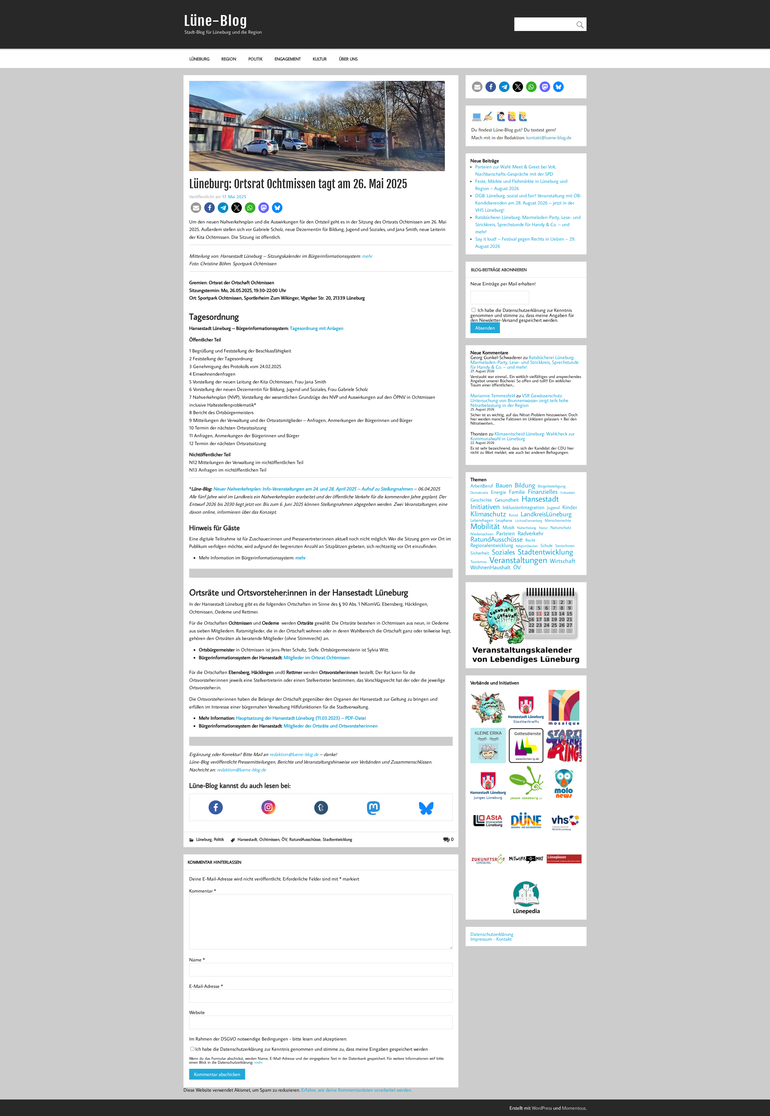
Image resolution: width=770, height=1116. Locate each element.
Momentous (574, 1108)
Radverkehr (531, 533)
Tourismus (478, 562)
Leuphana (504, 520)
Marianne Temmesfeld (492, 395)
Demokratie (479, 492)
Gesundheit (507, 500)
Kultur (320, 59)
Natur (543, 528)
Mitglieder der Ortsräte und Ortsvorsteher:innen (331, 726)
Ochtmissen (269, 839)
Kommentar (202, 890)
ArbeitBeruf (481, 486)
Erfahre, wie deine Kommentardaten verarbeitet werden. (356, 1090)
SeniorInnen (564, 546)
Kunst (513, 515)
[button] (196, 207)
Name (197, 959)
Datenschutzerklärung (491, 934)
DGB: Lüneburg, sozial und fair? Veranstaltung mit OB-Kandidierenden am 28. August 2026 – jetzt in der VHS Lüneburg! (528, 202)
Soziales (503, 551)
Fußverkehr (567, 492)
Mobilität (485, 526)
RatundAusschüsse (305, 839)
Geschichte (481, 499)
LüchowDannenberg (528, 520)
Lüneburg (199, 59)
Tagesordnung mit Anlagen (316, 328)
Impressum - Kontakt (491, 939)
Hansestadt (247, 839)
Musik (508, 527)
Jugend (553, 508)
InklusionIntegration (523, 507)
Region (228, 59)
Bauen (504, 485)
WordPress (542, 1108)
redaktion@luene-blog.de (294, 754)
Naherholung (526, 527)
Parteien (505, 533)
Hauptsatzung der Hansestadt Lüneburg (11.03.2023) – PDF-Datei (301, 718)
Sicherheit (479, 553)
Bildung (525, 485)
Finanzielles (543, 492)
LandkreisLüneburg (546, 514)
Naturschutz (560, 528)
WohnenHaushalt (490, 567)
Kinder (569, 507)
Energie (498, 492)
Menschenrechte (558, 520)
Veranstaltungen (518, 559)
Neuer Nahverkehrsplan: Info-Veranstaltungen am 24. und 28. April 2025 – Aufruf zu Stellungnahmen (313, 489)
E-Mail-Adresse (206, 986)
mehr (367, 256)
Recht (530, 540)
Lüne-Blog (216, 21)
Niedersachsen (482, 534)
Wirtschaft (562, 561)
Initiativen (485, 506)
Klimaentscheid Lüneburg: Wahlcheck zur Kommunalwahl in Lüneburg (522, 436)
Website (197, 1012)
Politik (255, 59)
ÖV (284, 839)
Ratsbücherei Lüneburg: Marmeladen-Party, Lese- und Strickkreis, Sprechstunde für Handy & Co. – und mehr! (528, 224)
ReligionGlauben (527, 546)
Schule (547, 545)
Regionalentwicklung (491, 545)
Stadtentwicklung (337, 839)
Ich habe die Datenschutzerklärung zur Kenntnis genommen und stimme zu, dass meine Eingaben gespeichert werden (311, 1049)
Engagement (288, 59)
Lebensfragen (481, 520)
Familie (517, 492)
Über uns (348, 59)
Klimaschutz (488, 513)
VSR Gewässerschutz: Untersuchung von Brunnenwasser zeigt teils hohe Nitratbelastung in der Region (519, 400)
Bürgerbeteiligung (551, 486)
